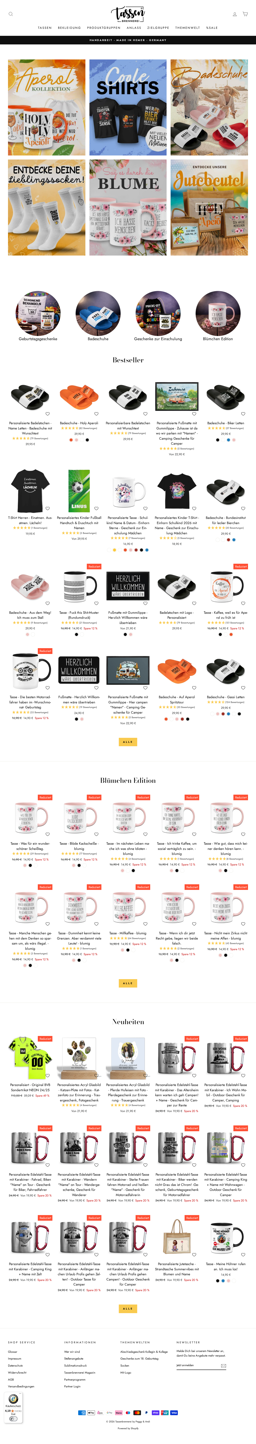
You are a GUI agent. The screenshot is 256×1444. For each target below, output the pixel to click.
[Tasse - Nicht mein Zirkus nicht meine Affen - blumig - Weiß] (231, 955)
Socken (124, 1366)
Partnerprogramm (74, 1380)
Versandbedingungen (21, 1386)
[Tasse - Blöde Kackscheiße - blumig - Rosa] (74, 865)
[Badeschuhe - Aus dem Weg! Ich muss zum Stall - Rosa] (27, 634)
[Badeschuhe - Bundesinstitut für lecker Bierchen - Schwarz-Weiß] (218, 540)
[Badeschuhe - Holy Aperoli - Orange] (71, 440)
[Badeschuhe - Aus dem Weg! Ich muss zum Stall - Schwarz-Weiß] (33, 634)
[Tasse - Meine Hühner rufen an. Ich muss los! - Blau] (223, 1281)
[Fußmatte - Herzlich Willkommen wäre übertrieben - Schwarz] (76, 719)
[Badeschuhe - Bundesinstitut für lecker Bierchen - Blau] (234, 540)
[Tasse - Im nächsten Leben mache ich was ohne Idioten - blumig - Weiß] (128, 870)
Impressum (14, 1359)
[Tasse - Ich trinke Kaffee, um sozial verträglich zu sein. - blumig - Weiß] (182, 870)
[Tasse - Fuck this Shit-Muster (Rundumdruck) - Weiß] (82, 634)
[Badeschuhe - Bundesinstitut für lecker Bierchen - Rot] (228, 540)
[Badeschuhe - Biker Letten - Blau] (228, 440)
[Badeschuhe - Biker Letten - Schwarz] (218, 440)
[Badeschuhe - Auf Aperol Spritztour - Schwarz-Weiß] (171, 719)
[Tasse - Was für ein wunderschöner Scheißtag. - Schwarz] (30, 865)
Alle (128, 742)
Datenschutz (15, 1366)
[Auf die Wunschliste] (47, 414)
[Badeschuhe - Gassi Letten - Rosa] (218, 714)
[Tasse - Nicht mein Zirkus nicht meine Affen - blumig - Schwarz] (226, 955)
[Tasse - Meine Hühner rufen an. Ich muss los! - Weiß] (234, 1281)
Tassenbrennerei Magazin (79, 1373)
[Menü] (20, 1394)
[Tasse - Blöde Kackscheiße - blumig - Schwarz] (79, 865)
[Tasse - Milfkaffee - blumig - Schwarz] (128, 950)
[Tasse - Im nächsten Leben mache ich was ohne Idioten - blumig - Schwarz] (133, 870)
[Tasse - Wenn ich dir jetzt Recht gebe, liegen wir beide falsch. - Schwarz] (177, 960)
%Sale (212, 28)
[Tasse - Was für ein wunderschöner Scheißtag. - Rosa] (25, 865)
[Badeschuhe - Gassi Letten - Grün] (234, 714)
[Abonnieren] (223, 1365)
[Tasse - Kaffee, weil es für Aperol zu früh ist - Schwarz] (220, 634)
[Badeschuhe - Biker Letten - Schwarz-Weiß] (223, 440)
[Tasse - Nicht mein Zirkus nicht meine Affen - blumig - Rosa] (220, 955)
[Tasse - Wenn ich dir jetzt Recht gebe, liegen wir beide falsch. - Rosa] (171, 960)
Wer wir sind (72, 1352)
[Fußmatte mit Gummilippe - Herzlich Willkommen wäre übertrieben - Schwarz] (125, 634)
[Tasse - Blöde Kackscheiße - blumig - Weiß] (84, 865)
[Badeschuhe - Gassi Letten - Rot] (223, 714)
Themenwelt (187, 28)
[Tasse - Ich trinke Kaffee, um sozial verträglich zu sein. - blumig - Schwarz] (177, 870)
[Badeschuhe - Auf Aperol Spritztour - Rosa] (177, 719)
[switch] (13, 1418)
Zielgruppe (158, 28)
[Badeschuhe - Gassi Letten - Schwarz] (239, 714)
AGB (11, 1380)
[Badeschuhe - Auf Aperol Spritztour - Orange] (166, 719)
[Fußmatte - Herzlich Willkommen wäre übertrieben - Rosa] (82, 719)
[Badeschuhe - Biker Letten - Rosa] (234, 440)
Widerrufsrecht (17, 1373)
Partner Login (72, 1386)
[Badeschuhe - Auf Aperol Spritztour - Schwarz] (188, 719)
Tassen (45, 28)
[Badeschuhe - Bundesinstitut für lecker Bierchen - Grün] (223, 540)
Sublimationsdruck (75, 1366)
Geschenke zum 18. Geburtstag (139, 1359)
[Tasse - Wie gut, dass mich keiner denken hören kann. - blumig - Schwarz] (226, 870)
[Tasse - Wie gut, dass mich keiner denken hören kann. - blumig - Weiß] (231, 870)
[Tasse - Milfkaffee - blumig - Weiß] (133, 950)
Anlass (134, 28)
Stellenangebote (73, 1359)
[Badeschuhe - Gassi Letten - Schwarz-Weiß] (212, 714)
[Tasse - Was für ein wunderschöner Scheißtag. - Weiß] (36, 865)
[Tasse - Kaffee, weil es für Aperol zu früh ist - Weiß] (226, 634)
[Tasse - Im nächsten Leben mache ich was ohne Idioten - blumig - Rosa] (122, 870)
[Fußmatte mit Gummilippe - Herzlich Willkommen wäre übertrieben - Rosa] (131, 634)
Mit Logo (125, 1373)
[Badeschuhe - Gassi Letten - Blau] (228, 714)
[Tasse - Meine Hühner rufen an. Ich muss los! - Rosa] (228, 1281)
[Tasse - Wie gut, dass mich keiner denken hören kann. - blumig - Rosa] (220, 870)
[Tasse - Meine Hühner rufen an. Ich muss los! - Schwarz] (218, 1281)
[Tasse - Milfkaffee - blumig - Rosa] (122, 950)
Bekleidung (69, 28)
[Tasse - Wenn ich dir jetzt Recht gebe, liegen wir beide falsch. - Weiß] (182, 960)
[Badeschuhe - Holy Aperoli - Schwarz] (87, 440)
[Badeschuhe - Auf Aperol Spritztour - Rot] (182, 719)
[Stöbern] (209, 207)
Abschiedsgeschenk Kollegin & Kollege (144, 1352)
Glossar (12, 1352)
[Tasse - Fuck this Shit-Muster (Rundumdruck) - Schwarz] (76, 634)
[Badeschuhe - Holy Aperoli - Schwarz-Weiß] (82, 440)
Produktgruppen (104, 28)
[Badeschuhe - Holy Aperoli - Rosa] (76, 440)
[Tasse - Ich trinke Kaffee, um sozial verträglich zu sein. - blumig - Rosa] (171, 870)
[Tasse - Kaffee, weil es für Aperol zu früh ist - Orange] (231, 634)
